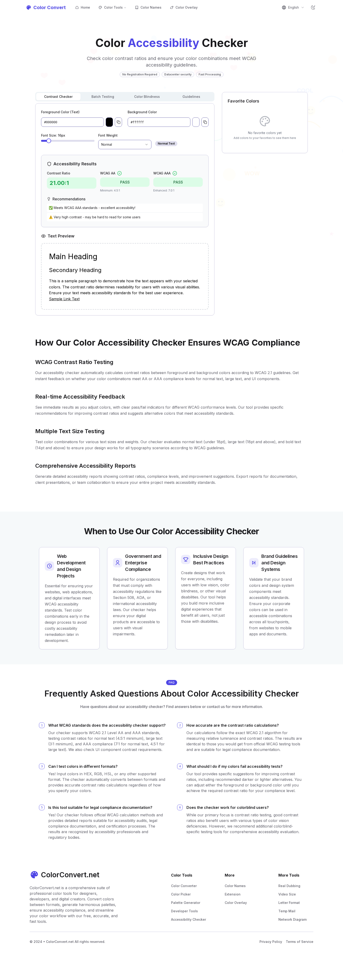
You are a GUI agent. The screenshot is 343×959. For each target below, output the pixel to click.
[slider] (48, 140)
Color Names (150, 7)
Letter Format (289, 903)
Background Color (142, 112)
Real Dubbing (289, 886)
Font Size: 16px (53, 135)
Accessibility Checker (188, 919)
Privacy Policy (270, 942)
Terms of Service (299, 942)
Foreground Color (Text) (60, 112)
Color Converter (184, 886)
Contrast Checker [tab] (58, 97)
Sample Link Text (64, 299)
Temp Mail (286, 911)
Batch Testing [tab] (102, 97)
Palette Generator (185, 903)
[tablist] (124, 96)
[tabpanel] (124, 209)
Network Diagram (292, 919)
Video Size (287, 894)
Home (85, 7)
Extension (233, 894)
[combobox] (293, 7)
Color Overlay (186, 7)
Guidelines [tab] (191, 97)
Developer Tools (184, 911)
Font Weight (108, 135)
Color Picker (181, 894)
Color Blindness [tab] (147, 97)
